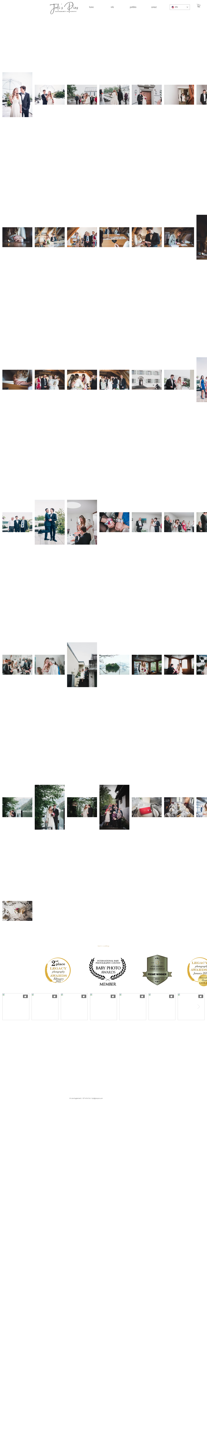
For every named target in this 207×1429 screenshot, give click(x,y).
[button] (112, 7)
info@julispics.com (97, 1098)
